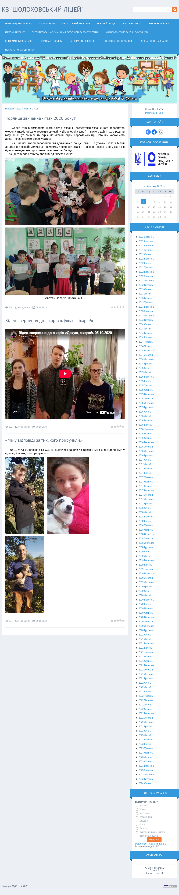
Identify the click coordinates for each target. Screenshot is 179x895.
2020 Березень (146, 599)
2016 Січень (145, 411)
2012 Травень (146, 267)
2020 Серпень (146, 613)
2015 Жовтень (146, 398)
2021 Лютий (145, 639)
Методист (144, 813)
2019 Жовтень (146, 578)
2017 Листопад (146, 499)
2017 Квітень (145, 473)
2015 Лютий (145, 372)
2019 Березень (146, 560)
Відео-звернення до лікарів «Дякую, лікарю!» (49, 320)
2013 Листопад (146, 315)
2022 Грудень (146, 726)
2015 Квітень (145, 381)
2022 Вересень (146, 713)
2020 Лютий (145, 595)
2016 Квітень (145, 425)
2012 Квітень (145, 263)
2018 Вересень (146, 534)
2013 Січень (145, 289)
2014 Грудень (146, 363)
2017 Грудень (146, 503)
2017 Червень (146, 481)
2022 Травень (146, 696)
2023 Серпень (146, 761)
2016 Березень (146, 420)
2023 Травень (146, 748)
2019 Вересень (146, 573)
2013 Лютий (145, 293)
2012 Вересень (146, 272)
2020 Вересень (146, 617)
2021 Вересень (146, 665)
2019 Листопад (146, 582)
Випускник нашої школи (152, 832)
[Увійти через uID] (148, 132)
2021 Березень (146, 643)
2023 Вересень (146, 766)
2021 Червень (146, 656)
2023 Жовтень (146, 770)
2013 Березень (146, 298)
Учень (142, 809)
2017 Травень (146, 477)
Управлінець (145, 817)
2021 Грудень (146, 678)
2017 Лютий (145, 464)
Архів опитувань (157, 844)
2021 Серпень (146, 661)
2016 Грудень (146, 455)
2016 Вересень (146, 442)
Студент (143, 820)
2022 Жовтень (146, 717)
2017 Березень (146, 468)
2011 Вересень (146, 237)
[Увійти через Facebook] (154, 132)
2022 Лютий (145, 687)
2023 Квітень (145, 744)
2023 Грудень (146, 779)
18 (171, 207)
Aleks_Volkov (23, 307)
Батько (143, 828)
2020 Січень (145, 591)
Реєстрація (151, 113)
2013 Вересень (146, 307)
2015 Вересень (146, 394)
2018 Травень (146, 525)
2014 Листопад (146, 359)
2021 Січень (145, 634)
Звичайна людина (148, 835)
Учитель (143, 805)
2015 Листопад (146, 403)
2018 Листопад (146, 543)
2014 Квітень (145, 337)
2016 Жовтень (146, 446)
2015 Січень (145, 368)
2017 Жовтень (146, 494)
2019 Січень (145, 551)
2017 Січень (145, 460)
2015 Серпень (146, 390)
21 (149, 212)
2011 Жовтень (146, 241)
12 (138, 207)
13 (143, 207)
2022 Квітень (145, 691)
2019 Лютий (145, 556)
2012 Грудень (146, 285)
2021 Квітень (145, 648)
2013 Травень (146, 302)
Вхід (161, 113)
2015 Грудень (146, 407)
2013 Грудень (146, 320)
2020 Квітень (145, 604)
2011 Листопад (146, 245)
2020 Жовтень (146, 621)
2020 (18, 108)
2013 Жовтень (146, 311)
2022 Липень (145, 704)
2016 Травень (146, 429)
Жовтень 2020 (154, 186)
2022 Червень (146, 700)
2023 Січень (145, 731)
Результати (141, 844)
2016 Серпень (146, 438)
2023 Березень (146, 739)
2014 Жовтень (146, 355)
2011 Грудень (146, 250)
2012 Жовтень (146, 276)
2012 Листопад (146, 280)
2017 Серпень (146, 486)
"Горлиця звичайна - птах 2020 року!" (40, 118)
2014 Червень (146, 346)
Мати (142, 824)
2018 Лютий (145, 512)
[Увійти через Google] (160, 132)
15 (154, 207)
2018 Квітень (145, 521)
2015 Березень (146, 376)
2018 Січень (145, 508)
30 (159, 217)
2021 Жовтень (146, 669)
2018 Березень (146, 516)
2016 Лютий (145, 416)
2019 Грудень (146, 586)
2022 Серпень (146, 709)
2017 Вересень (146, 490)
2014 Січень (145, 324)
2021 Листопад (146, 674)
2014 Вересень (146, 350)
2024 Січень (145, 783)
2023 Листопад (146, 774)
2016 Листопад (146, 451)
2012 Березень (146, 258)
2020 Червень (146, 608)
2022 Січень (145, 682)
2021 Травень (146, 652)
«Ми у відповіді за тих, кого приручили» (43, 440)
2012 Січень (145, 254)
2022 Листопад (146, 722)
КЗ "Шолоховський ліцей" (42, 9)
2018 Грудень (146, 547)
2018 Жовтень (146, 538)
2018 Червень (146, 529)
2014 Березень (146, 333)
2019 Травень (146, 569)
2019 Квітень (145, 564)
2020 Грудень (146, 630)
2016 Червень (146, 433)
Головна (9, 108)
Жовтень (28, 108)
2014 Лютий (145, 328)
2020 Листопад (146, 626)
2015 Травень (146, 385)
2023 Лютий (145, 735)
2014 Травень (146, 341)
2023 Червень (146, 752)
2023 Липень (145, 757)
